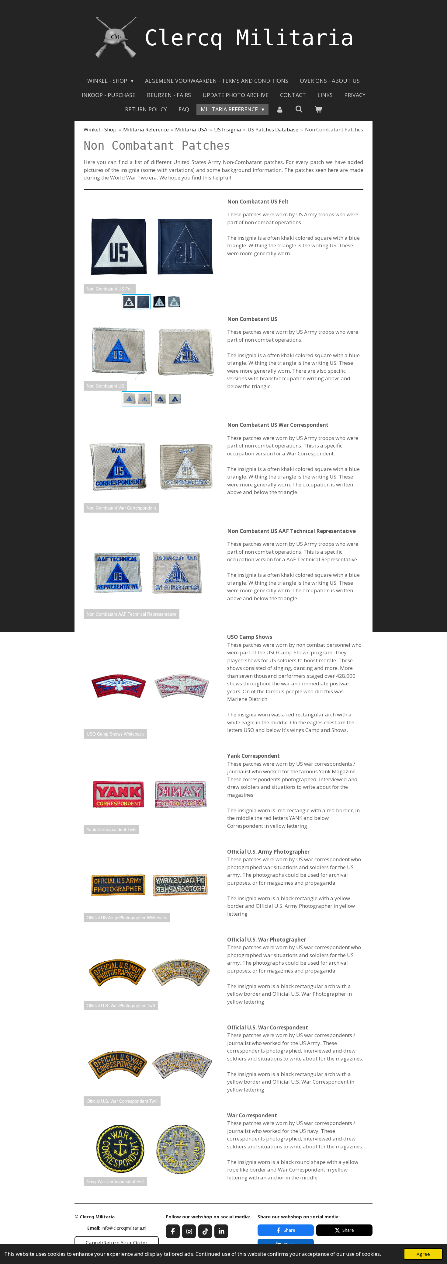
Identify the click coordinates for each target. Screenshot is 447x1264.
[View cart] (318, 109)
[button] (214, 203)
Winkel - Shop (100, 129)
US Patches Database (273, 129)
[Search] (299, 109)
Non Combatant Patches (334, 129)
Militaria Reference (146, 129)
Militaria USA (191, 129)
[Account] (280, 109)
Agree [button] (423, 1254)
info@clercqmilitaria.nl (116, 1228)
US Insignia (227, 129)
